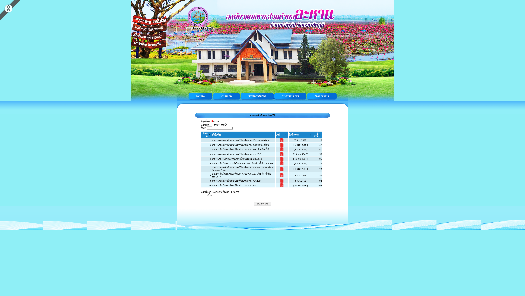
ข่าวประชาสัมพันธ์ (257, 96)
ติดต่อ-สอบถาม (322, 96)
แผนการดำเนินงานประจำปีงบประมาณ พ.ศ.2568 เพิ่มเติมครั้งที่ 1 (241, 149)
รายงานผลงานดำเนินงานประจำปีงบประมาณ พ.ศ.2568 (237, 158)
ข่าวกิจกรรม (226, 96)
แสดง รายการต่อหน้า (214, 124)
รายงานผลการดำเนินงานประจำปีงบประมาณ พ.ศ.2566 (237, 180)
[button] (216, 134)
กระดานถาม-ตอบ (290, 96)
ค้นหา (203, 127)
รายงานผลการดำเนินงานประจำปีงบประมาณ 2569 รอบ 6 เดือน (240, 140)
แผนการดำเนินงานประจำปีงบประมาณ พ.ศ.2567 (234, 185)
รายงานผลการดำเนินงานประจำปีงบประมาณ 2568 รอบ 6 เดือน (240, 144)
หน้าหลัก (200, 96)
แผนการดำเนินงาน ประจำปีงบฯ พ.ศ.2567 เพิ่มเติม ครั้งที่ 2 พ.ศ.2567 (243, 163)
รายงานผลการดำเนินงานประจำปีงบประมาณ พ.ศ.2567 (237, 154)
